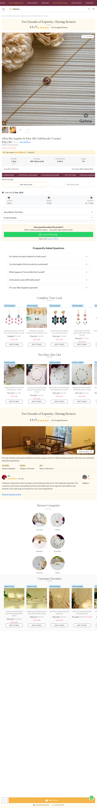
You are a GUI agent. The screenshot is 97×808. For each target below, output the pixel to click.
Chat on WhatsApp (50, 234)
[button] (48, 212)
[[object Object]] (5, 800)
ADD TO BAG (14, 344)
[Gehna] (28, 9)
